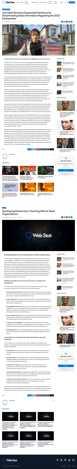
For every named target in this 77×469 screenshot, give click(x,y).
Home (17, 2)
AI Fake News (50, 2)
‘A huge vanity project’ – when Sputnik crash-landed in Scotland (27, 194)
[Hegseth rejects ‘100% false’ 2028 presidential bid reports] (66, 143)
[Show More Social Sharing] (74, 22)
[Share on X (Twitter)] (64, 22)
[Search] (67, 2)
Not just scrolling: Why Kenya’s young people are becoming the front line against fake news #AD (69, 84)
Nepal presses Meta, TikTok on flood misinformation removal (69, 63)
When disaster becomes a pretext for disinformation (45, 177)
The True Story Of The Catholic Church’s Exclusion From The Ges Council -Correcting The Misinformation (67, 114)
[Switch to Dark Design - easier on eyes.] (65, 2)
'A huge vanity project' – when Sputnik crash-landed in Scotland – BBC (45, 195)
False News (56, 2)
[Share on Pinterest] (67, 22)
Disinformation (43, 2)
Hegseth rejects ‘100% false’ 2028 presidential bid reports (67, 150)
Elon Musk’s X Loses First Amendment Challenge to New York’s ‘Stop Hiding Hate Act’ (26, 178)
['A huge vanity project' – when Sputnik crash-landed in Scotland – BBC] (46, 187)
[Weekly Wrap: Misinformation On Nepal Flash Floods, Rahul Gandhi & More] (59, 77)
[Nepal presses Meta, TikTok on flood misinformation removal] (59, 64)
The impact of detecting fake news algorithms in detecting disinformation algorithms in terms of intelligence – (45, 444)
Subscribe (72, 2)
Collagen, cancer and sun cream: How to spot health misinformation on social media (67, 133)
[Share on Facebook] (62, 22)
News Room (8, 21)
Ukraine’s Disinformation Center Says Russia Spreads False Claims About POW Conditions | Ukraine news (9, 195)
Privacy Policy (64, 174)
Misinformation (35, 2)
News (22, 2)
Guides (61, 2)
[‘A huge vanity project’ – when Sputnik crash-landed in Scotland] (28, 187)
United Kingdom (27, 2)
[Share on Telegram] (72, 22)
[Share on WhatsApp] (69, 22)
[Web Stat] (8, 2)
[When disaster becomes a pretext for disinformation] (46, 170)
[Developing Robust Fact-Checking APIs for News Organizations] (38, 235)
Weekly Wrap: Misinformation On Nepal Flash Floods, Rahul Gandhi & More (68, 77)
